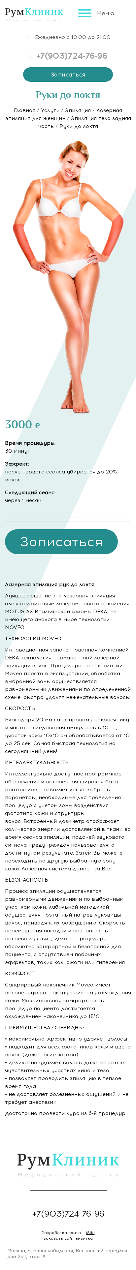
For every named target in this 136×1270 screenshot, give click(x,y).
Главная (24, 110)
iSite (90, 1232)
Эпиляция (78, 110)
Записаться (68, 74)
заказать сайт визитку (68, 1238)
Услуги (50, 110)
